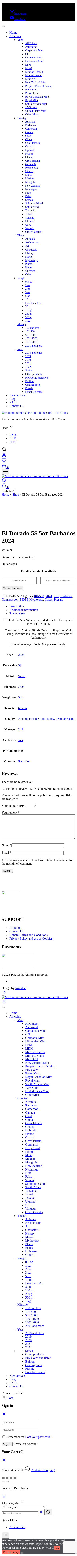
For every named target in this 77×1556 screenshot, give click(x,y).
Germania (30, 164)
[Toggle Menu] (3, 26)
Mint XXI (30, 78)
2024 (49, 596)
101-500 (30, 331)
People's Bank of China (38, 86)
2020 (28, 359)
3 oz (27, 292)
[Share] (11, 1478)
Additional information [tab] (23, 610)
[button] (7, 1398)
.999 (21, 686)
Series (28, 370)
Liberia (29, 171)
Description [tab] (16, 606)
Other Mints (32, 114)
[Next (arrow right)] (7, 1481)
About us (15, 927)
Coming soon (32, 384)
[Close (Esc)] (15, 1478)
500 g (28, 317)
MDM (28, 68)
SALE (13, 402)
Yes (20, 740)
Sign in (7, 1444)
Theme (21, 235)
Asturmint (31, 46)
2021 (28, 363)
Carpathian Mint (34, 50)
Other (28, 274)
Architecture (32, 242)
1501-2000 (31, 342)
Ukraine (29, 221)
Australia (30, 121)
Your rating (10, 805)
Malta (28, 174)
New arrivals (17, 395)
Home (13, 32)
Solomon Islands (34, 203)
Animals (30, 238)
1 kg (27, 320)
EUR (12, 438)
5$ (19, 665)
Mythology (31, 260)
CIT (27, 54)
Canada (29, 132)
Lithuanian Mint (34, 61)
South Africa (32, 206)
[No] (21, 1553)
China (28, 139)
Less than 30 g (33, 303)
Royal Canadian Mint (37, 96)
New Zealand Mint (35, 82)
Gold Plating (46, 718)
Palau (28, 196)
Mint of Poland (33, 75)
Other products (33, 374)
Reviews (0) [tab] (17, 613)
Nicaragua (31, 189)
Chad (28, 135)
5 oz (27, 295)
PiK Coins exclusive (36, 377)
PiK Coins (31, 89)
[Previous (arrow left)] (3, 1481)
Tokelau (29, 217)
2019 (28, 356)
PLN (12, 442)
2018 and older (33, 352)
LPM (28, 64)
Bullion (29, 381)
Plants (28, 267)
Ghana (28, 157)
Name (6, 845)
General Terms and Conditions (28, 935)
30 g (27, 306)
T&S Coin (31, 107)
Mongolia (30, 182)
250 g (28, 313)
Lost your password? (38, 1437)
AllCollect (31, 43)
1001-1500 (31, 338)
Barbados (30, 125)
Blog (12, 399)
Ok (57, 1547)
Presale (29, 388)
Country (21, 118)
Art (27, 246)
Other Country (33, 231)
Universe (30, 271)
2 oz (27, 288)
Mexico (29, 178)
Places (28, 263)
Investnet (20, 988)
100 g (28, 310)
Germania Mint (33, 57)
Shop (15, 494)
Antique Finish (27, 718)
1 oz (27, 285)
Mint (20, 39)
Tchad (28, 214)
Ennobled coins (33, 391)
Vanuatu (29, 228)
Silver (21, 676)
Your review (10, 812)
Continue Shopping (43, 1470)
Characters (31, 249)
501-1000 (30, 335)
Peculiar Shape (65, 718)
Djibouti (30, 150)
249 (20, 729)
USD (12, 434)
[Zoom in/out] (3, 1478)
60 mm (22, 708)
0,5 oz (28, 281)
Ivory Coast (31, 167)
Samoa (29, 199)
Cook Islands (32, 142)
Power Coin (31, 93)
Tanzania (30, 210)
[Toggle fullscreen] (7, 1478)
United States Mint (35, 110)
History (29, 253)
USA (28, 224)
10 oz (28, 299)
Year (20, 349)
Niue (28, 192)
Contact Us (16, 406)
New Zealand (32, 185)
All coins (15, 36)
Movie (28, 256)
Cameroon (31, 128)
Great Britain (32, 160)
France (29, 153)
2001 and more (33, 345)
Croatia (29, 146)
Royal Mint (31, 100)
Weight (21, 278)
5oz (20, 697)
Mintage (21, 324)
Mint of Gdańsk (34, 71)
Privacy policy (11, 1552)
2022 (28, 367)
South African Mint (36, 103)
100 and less (32, 327)
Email (6, 852)
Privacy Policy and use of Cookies (30, 938)
